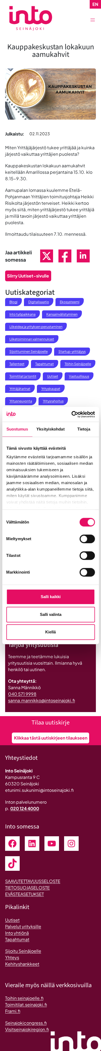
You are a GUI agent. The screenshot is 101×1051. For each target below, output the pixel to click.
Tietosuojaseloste (27, 887)
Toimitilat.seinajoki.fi (26, 1004)
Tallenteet (17, 364)
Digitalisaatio (38, 302)
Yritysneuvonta (20, 401)
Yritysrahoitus (53, 401)
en (95, 4)
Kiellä (50, 632)
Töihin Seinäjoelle (78, 364)
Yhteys (12, 957)
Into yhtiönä (17, 933)
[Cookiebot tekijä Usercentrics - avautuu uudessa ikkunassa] (72, 414)
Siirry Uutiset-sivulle (28, 276)
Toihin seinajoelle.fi (24, 998)
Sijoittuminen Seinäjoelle (28, 351)
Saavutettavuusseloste (32, 881)
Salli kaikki (51, 596)
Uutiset (52, 376)
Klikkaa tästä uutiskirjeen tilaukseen (50, 738)
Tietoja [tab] (83, 429)
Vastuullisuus (79, 376)
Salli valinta (50, 614)
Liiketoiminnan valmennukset (31, 339)
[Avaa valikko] (92, 20)
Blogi (13, 302)
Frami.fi (12, 1011)
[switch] (87, 539)
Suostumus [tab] (17, 429)
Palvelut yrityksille (23, 926)
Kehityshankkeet (22, 964)
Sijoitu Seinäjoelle (23, 951)
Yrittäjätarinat (19, 389)
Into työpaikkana (22, 314)
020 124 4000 (24, 808)
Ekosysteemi (69, 302)
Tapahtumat (44, 364)
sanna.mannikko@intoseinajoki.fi (41, 700)
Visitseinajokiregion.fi (27, 1029)
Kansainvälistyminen (62, 314)
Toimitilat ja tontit (22, 376)
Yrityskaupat (50, 389)
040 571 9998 (22, 694)
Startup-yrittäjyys (72, 351)
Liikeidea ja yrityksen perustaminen (35, 327)
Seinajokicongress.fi (26, 1023)
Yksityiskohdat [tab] (50, 429)
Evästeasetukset (24, 894)
